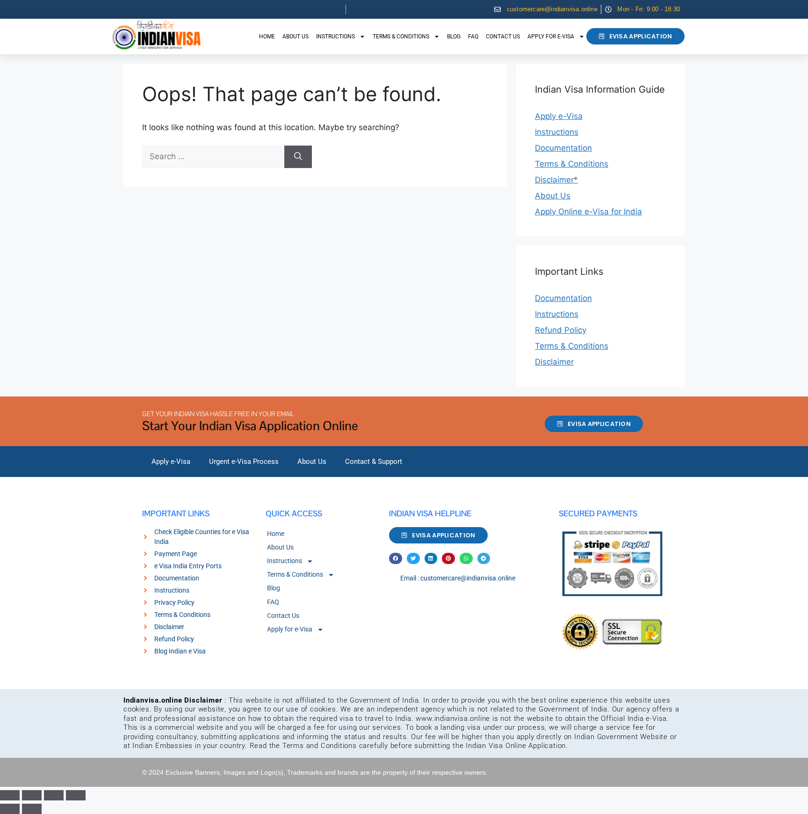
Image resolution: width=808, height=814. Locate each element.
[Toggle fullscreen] (32, 795)
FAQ (473, 36)
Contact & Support (373, 461)
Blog (454, 36)
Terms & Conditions (401, 36)
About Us (295, 36)
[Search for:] (213, 156)
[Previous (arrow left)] (10, 809)
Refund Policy (560, 330)
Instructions (335, 36)
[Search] (298, 157)
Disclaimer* (556, 179)
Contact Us (503, 36)
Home (267, 36)
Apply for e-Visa (550, 36)
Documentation (563, 148)
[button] (395, 559)
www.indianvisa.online (453, 718)
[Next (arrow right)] (32, 809)
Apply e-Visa (559, 116)
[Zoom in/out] (10, 795)
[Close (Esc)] (76, 795)
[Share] (54, 795)
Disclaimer (554, 362)
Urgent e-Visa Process (244, 461)
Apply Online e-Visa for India (588, 211)
